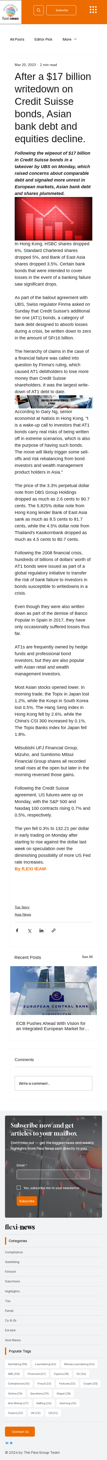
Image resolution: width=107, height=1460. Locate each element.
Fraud (46, 1383)
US (55, 1413)
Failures (68, 1383)
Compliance (14, 1252)
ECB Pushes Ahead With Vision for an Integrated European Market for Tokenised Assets (51, 1026)
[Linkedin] (6, 1443)
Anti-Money (20, 1403)
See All (87, 957)
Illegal (65, 1393)
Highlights (12, 1291)
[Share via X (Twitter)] (29, 930)
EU (83, 1374)
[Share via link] (53, 930)
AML (15, 1374)
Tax (8, 1301)
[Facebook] (11, 1443)
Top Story (22, 907)
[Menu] (93, 9)
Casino (17, 1413)
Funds (9, 1310)
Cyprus (63, 1374)
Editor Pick (43, 39)
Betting (45, 1403)
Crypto (92, 1383)
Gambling (12, 1262)
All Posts (17, 39)
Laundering (47, 1364)
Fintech (10, 1271)
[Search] (39, 10)
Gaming (69, 1403)
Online (16, 1393)
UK (37, 1413)
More (66, 39)
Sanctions (12, 1281)
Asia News (23, 914)
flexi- (20, 1227)
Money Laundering (81, 1364)
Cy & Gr (11, 1320)
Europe (10, 1330)
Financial (38, 1374)
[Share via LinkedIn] (41, 930)
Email (22, 1165)
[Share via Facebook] (17, 930)
